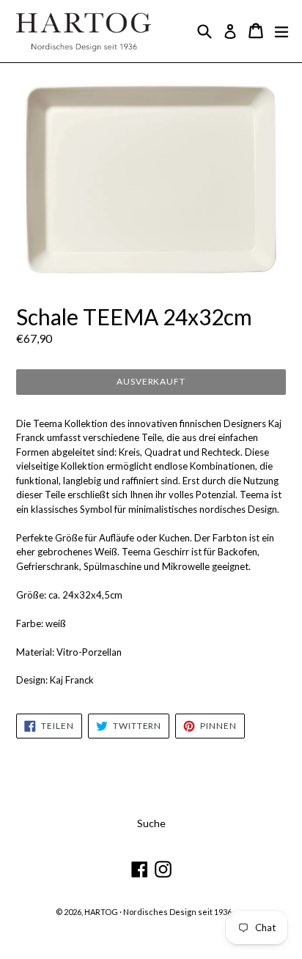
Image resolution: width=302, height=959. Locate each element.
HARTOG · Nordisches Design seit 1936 (158, 912)
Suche (151, 823)
